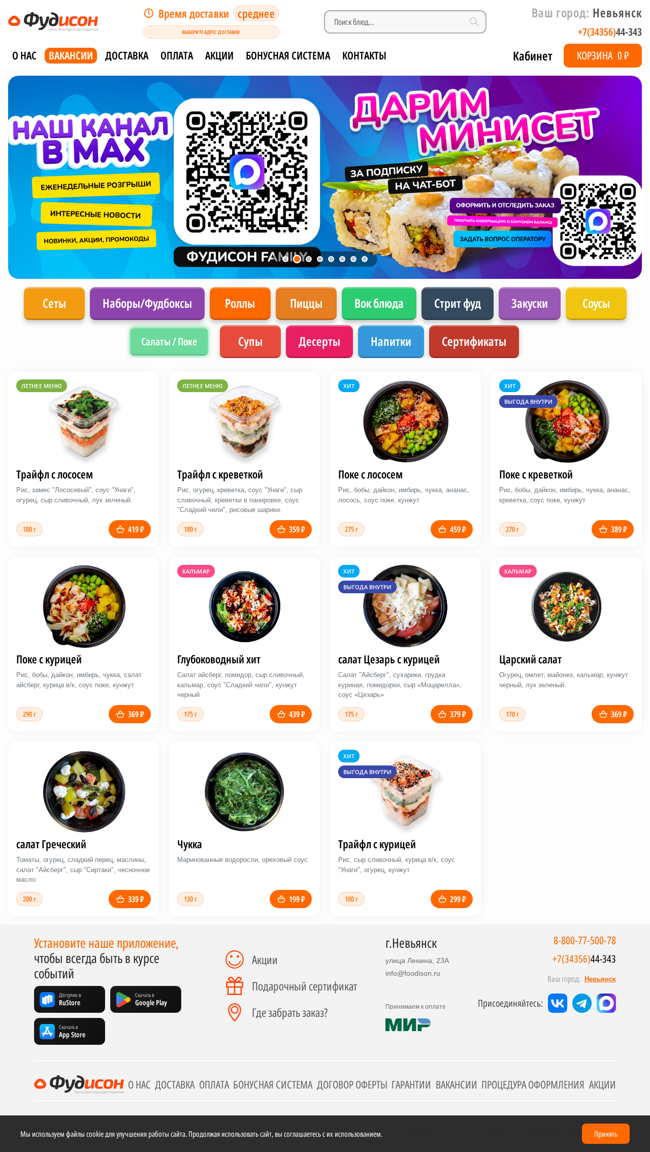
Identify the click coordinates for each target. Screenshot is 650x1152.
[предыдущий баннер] (27, 177)
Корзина (603, 55)
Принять (606, 1134)
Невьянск (600, 979)
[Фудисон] (53, 21)
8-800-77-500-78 (585, 940)
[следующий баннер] (622, 177)
